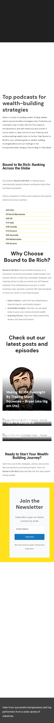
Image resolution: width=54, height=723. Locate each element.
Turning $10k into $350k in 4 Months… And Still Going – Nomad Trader (26, 416)
